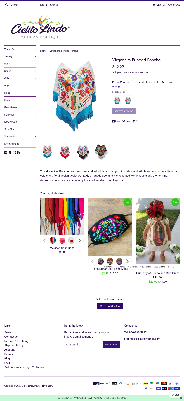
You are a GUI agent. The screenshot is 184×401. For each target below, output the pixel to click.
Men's (7, 93)
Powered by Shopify (43, 386)
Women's (20, 49)
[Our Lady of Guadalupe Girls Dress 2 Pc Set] (158, 231)
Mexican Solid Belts (62, 247)
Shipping (117, 72)
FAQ (7, 362)
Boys (6, 85)
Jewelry (20, 56)
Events (8, 354)
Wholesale (20, 136)
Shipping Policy (13, 345)
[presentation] (79, 240)
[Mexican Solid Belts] (62, 216)
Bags (20, 63)
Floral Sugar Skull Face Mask (110, 268)
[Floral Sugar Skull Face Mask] (110, 227)
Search (8, 332)
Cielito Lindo (27, 386)
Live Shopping (11, 144)
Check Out (174, 4)
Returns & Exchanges (17, 341)
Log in (43, 4)
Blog (7, 358)
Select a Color (118, 92)
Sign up (54, 4)
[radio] (117, 100)
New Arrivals (10, 122)
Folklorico (20, 115)
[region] (92, 398)
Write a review (110, 306)
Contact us (11, 336)
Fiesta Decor (10, 107)
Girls (20, 78)
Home (7, 100)
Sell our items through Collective (24, 367)
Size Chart (9, 129)
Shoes (20, 71)
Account (9, 349)
